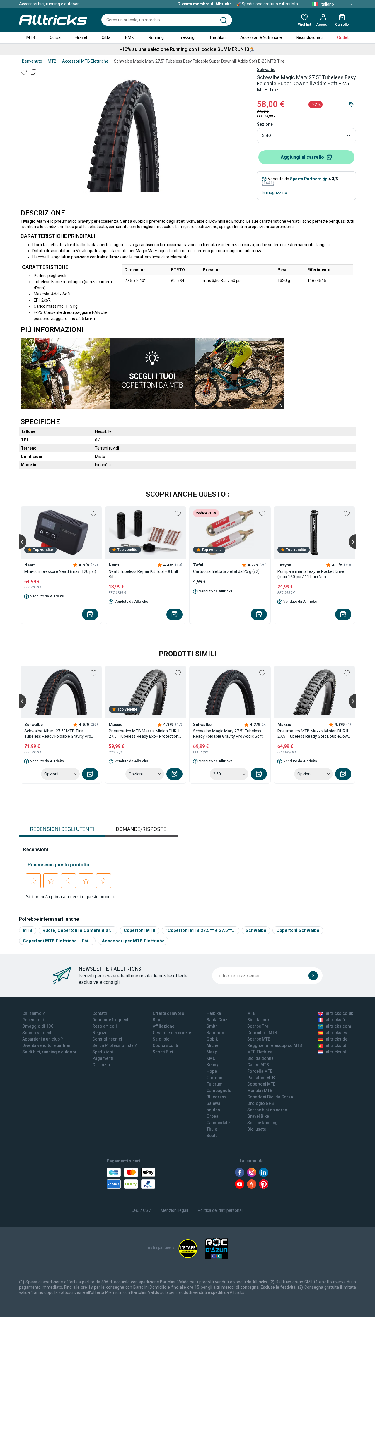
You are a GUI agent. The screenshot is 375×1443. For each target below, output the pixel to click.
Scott (212, 1135)
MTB (30, 37)
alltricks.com (338, 1026)
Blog (157, 1019)
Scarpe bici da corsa (267, 1109)
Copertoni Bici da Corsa (270, 1097)
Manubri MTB (259, 1090)
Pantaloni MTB (261, 1077)
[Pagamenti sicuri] (131, 1178)
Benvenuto (32, 61)
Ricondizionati (309, 37)
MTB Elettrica (259, 1052)
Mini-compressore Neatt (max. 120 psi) (60, 571)
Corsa (55, 37)
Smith (212, 1026)
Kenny (212, 1064)
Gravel (81, 37)
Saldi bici (162, 1039)
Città (106, 37)
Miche (212, 1045)
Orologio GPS (260, 1103)
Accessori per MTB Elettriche (133, 940)
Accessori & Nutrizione (261, 37)
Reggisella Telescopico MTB (274, 1045)
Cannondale (218, 1122)
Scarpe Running (262, 1122)
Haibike (214, 1013)
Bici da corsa (260, 1019)
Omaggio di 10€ (37, 1026)
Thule (212, 1129)
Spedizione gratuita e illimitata (238, 3)
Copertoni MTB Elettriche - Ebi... (57, 940)
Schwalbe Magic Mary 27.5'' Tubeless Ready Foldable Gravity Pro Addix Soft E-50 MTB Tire (228, 734)
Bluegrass (216, 1097)
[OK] (313, 975)
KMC (211, 1058)
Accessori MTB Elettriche (85, 61)
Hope (212, 1071)
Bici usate (256, 1129)
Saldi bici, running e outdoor (49, 1052)
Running (156, 37)
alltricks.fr (336, 1019)
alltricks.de (336, 1039)
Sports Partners (305, 179)
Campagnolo (219, 1090)
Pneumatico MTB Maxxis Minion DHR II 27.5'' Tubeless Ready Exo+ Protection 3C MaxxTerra (144, 734)
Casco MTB (258, 1064)
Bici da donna (260, 1058)
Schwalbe (266, 69)
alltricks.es (336, 1032)
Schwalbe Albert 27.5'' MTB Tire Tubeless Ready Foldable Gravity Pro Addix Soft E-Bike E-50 (57, 734)
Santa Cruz (217, 1019)
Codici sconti (165, 1045)
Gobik (212, 1039)
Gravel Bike (258, 1116)
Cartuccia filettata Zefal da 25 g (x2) (226, 571)
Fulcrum (215, 1084)
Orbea (212, 1116)
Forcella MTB (260, 1071)
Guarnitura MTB (262, 1032)
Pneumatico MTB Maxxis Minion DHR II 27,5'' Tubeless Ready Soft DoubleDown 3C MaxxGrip (313, 734)
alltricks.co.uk (339, 1013)
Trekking (187, 37)
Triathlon (217, 37)
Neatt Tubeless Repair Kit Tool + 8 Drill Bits (143, 574)
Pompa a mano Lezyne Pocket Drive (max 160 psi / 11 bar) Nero (310, 574)
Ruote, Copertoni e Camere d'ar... (78, 930)
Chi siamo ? (33, 1013)
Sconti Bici (163, 1052)
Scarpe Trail (259, 1026)
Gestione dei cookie (172, 1032)
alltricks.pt (336, 1045)
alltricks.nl (336, 1052)
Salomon (215, 1032)
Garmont (215, 1077)
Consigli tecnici (107, 1039)
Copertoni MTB (140, 930)
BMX (129, 37)
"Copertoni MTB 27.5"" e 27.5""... (201, 930)
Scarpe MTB (258, 1039)
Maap (212, 1052)
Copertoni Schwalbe (297, 930)
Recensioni (33, 1019)
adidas (213, 1109)
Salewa (213, 1103)
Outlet (343, 37)
